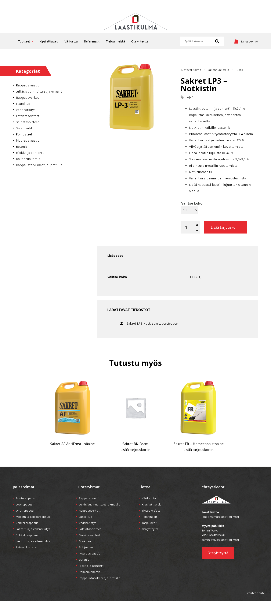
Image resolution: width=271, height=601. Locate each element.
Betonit (21, 147)
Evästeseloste (255, 593)
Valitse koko (191, 203)
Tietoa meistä (115, 41)
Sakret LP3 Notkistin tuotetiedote (152, 323)
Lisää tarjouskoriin (226, 227)
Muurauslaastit (27, 140)
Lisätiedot (115, 256)
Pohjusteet (24, 134)
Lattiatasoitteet (27, 116)
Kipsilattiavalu (49, 41)
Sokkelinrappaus (27, 523)
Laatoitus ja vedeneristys (33, 529)
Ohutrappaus (25, 510)
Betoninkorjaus (26, 547)
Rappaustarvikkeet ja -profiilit (39, 165)
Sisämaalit (24, 128)
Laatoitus (23, 104)
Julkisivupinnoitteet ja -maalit (39, 91)
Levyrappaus (24, 504)
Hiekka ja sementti (30, 153)
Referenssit (92, 41)
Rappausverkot (27, 98)
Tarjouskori (149, 523)
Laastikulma (135, 23)
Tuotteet (24, 41)
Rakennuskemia (28, 159)
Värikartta (71, 41)
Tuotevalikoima (191, 70)
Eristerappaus (25, 498)
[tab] (115, 255)
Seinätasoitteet (27, 122)
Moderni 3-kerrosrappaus (33, 517)
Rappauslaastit (27, 85)
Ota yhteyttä (139, 41)
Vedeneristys (25, 110)
